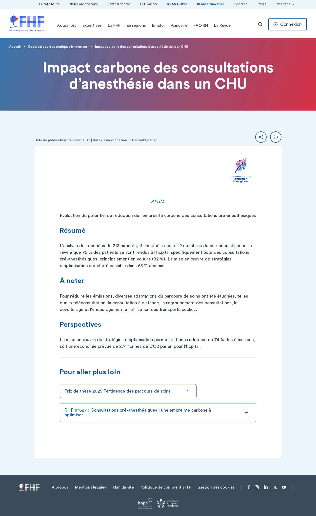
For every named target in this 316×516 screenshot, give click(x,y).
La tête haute (49, 3)
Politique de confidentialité (166, 487)
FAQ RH (201, 25)
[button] (261, 137)
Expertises (92, 25)
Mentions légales (90, 487)
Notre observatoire (84, 3)
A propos (60, 487)
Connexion (291, 24)
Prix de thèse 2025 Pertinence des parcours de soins (117, 391)
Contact (240, 3)
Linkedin (265, 487)
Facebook (249, 487)
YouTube (284, 487)
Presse (262, 3)
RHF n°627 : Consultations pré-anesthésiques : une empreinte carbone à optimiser (137, 412)
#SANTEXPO (177, 3)
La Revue (222, 25)
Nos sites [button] (283, 3)
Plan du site (123, 487)
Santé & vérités (119, 3)
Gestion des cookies (216, 487)
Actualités (66, 25)
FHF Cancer (148, 3)
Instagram (257, 487)
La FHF (114, 25)
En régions (136, 25)
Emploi (158, 25)
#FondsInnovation (210, 3)
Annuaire (179, 25)
